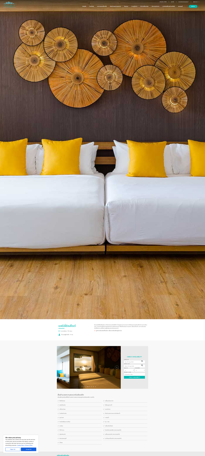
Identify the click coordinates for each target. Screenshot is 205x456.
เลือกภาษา (195, 2)
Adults (126, 367)
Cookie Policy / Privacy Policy (25, 445)
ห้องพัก (84, 6)
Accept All (28, 449)
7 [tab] (93, 386)
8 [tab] (95, 386)
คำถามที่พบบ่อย (144, 6)
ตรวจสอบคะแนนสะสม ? (183, 2)
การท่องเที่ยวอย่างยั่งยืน (168, 6)
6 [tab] (91, 386)
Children (137, 367)
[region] (20, 444)
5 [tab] (90, 386)
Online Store (163, 2)
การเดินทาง (134, 6)
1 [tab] (82, 386)
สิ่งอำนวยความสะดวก (115, 6)
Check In (126, 359)
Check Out (127, 363)
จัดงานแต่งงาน (155, 6)
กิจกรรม (126, 6)
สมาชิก (172, 2)
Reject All (12, 449)
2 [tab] (84, 386)
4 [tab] (88, 386)
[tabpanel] (89, 367)
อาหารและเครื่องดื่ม (102, 6)
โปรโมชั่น (91, 6)
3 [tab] (86, 386)
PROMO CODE (127, 372)
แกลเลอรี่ (180, 6)
